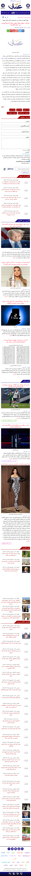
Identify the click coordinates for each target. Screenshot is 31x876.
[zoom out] (7, 17)
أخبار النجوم (20, 17)
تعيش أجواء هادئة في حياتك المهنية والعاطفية (11, 643)
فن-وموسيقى (27, 17)
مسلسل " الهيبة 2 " (12, 113)
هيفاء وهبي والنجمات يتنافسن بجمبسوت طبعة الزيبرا (15, 464)
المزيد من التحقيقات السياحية (9, 420)
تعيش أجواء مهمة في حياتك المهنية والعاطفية (11, 689)
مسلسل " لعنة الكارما (23, 113)
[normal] (5, 17)
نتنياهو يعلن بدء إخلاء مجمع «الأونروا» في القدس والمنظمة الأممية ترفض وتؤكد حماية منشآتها (11, 610)
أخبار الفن (19, 109)
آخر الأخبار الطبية (6, 543)
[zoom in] (3, 17)
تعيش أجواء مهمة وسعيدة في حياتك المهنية (11, 728)
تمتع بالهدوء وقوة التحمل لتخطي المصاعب (10, 697)
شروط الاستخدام (26, 154)
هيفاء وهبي (19, 58)
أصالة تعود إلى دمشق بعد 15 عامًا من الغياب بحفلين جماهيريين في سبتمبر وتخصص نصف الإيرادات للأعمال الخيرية (15, 264)
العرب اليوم (26, 109)
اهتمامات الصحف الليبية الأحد (11, 775)
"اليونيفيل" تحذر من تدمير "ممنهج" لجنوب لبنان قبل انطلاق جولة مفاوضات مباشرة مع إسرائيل (11, 602)
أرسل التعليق (26, 172)
